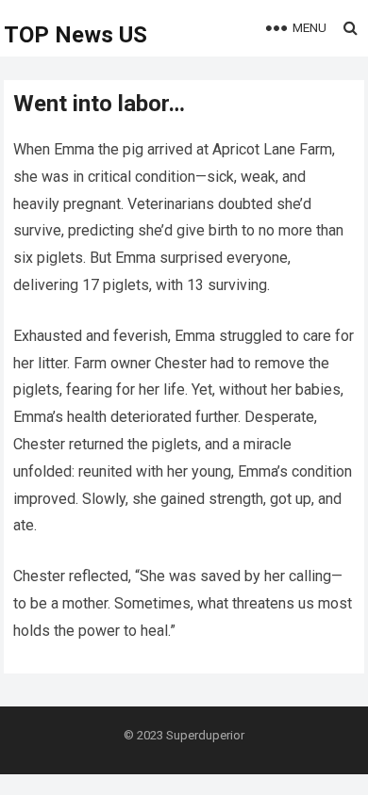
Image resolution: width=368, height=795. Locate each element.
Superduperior (205, 735)
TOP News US (75, 35)
